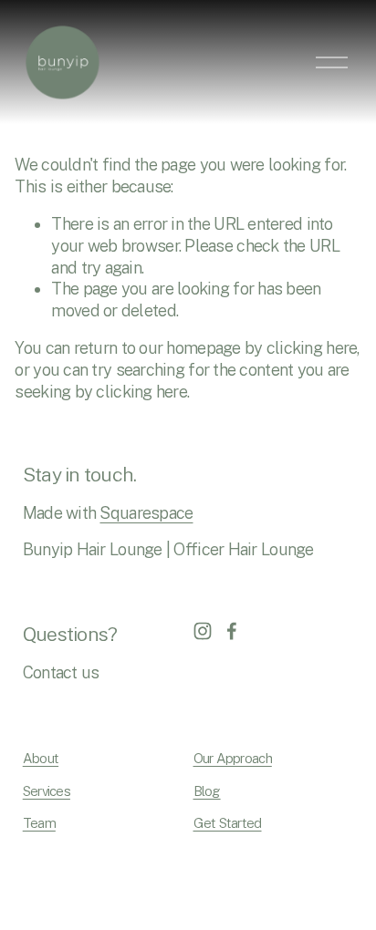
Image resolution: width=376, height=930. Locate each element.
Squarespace (146, 512)
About (40, 758)
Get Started (227, 823)
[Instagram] (202, 631)
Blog (207, 791)
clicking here (312, 347)
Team (39, 823)
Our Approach (232, 758)
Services (46, 791)
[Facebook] (232, 631)
